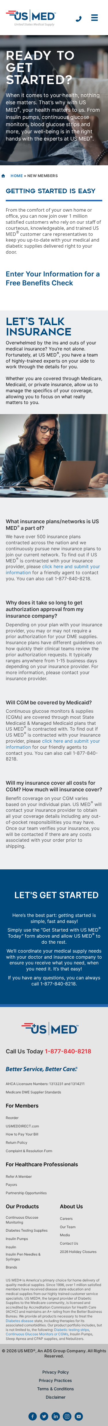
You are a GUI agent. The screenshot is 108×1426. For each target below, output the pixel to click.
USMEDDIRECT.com (22, 1126)
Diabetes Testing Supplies (27, 1230)
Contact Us (69, 1243)
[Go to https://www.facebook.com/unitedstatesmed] (32, 1417)
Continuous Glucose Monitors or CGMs (37, 1334)
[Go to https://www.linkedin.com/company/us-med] (55, 1417)
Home (17, 175)
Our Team (67, 1227)
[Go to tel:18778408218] (79, 19)
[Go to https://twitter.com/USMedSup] (44, 1417)
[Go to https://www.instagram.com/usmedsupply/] (67, 1417)
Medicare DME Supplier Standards (33, 1092)
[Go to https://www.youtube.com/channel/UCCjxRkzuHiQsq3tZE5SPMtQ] (78, 1417)
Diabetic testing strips (71, 1330)
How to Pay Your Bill (22, 1134)
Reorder (12, 1118)
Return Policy (16, 1142)
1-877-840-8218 (58, 984)
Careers (66, 1218)
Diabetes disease (19, 1321)
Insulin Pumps (17, 1239)
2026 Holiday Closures (78, 1251)
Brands (11, 1267)
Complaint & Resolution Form (29, 1151)
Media (65, 1235)
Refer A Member (19, 1176)
